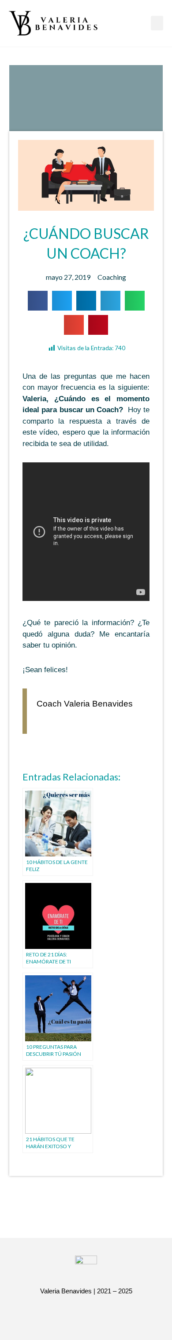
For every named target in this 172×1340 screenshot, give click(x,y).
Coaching (111, 277)
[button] (157, 23)
